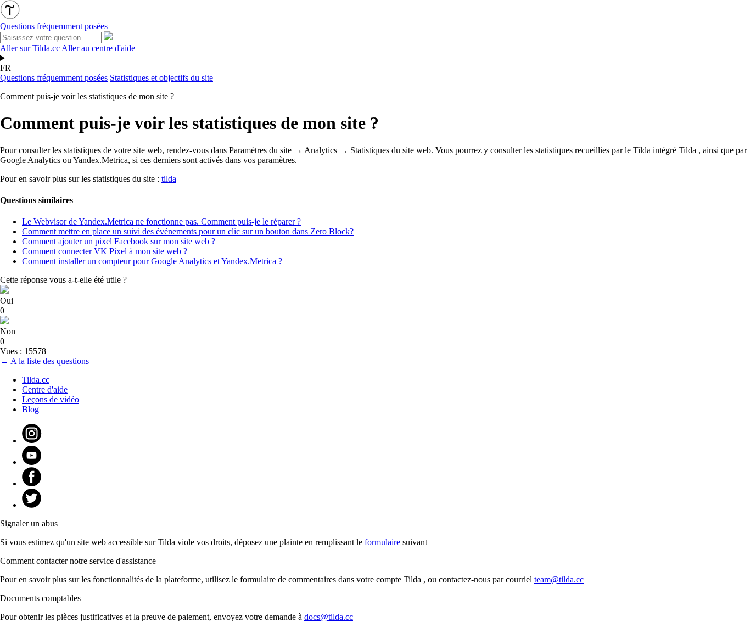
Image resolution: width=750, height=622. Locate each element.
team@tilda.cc (559, 579)
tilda (168, 178)
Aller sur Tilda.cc (30, 48)
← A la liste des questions (44, 361)
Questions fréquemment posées (54, 77)
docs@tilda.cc (328, 616)
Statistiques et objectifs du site (161, 77)
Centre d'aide (45, 389)
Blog (30, 409)
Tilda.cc (35, 379)
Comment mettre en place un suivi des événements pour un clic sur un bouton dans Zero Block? (188, 231)
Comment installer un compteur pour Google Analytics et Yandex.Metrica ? (152, 261)
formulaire (382, 542)
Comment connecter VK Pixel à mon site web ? (104, 251)
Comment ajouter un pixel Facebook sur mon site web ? (118, 241)
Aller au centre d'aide (98, 48)
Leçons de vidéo (50, 399)
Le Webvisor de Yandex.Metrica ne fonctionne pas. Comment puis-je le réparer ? (161, 221)
